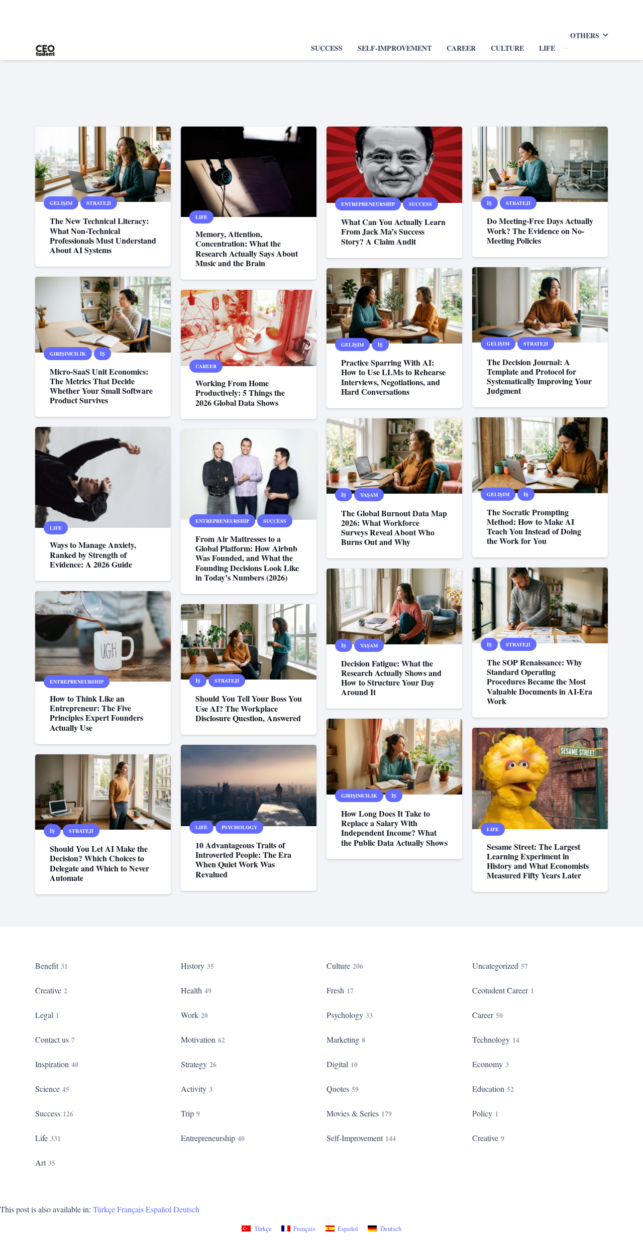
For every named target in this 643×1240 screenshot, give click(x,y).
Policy (485, 1113)
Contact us (55, 1039)
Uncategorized (500, 965)
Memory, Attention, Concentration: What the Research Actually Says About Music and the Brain (246, 248)
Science (52, 1088)
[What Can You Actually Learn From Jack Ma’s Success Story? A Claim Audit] (394, 165)
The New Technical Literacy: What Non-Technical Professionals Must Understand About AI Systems (103, 235)
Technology (495, 1039)
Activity (196, 1088)
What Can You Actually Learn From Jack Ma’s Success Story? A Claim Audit (393, 231)
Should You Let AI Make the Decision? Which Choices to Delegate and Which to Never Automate (99, 863)
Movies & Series (359, 1113)
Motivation (203, 1039)
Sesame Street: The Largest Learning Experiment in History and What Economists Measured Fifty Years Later (538, 861)
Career (487, 1014)
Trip (190, 1113)
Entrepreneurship (213, 1138)
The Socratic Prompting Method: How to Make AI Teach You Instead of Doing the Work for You (534, 526)
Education (493, 1088)
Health (196, 990)
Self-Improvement (361, 1138)
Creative (51, 990)
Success (54, 1113)
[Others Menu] (566, 48)
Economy (490, 1064)
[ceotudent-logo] (45, 47)
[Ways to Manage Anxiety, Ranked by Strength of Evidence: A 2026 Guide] (103, 477)
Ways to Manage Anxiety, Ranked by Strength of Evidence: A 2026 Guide (93, 554)
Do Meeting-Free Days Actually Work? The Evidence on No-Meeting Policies (540, 230)
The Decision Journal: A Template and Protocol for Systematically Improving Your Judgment (539, 376)
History (197, 965)
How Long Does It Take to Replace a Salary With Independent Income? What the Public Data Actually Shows (394, 828)
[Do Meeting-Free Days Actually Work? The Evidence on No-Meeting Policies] (540, 164)
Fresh (340, 990)
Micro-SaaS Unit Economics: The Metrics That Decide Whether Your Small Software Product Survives (101, 386)
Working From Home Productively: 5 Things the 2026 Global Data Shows (240, 392)
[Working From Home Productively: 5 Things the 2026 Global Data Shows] (248, 328)
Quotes (343, 1088)
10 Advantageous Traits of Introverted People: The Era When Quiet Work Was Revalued (243, 859)
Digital (342, 1064)
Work (194, 1014)
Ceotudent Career (503, 990)
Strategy (199, 1064)
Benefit (51, 965)
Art (45, 1162)
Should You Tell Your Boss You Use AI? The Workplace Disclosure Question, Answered (248, 708)
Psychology (350, 1014)
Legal (47, 1014)
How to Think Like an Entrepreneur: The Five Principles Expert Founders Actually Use (96, 713)
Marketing (346, 1039)
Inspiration (56, 1064)
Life (48, 1138)
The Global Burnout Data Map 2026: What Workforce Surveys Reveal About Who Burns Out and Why (394, 527)
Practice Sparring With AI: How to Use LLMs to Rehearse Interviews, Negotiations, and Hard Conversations (393, 377)
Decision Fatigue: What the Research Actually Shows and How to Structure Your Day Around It (391, 677)
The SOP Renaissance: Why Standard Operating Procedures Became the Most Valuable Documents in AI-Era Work (539, 681)
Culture (345, 965)
